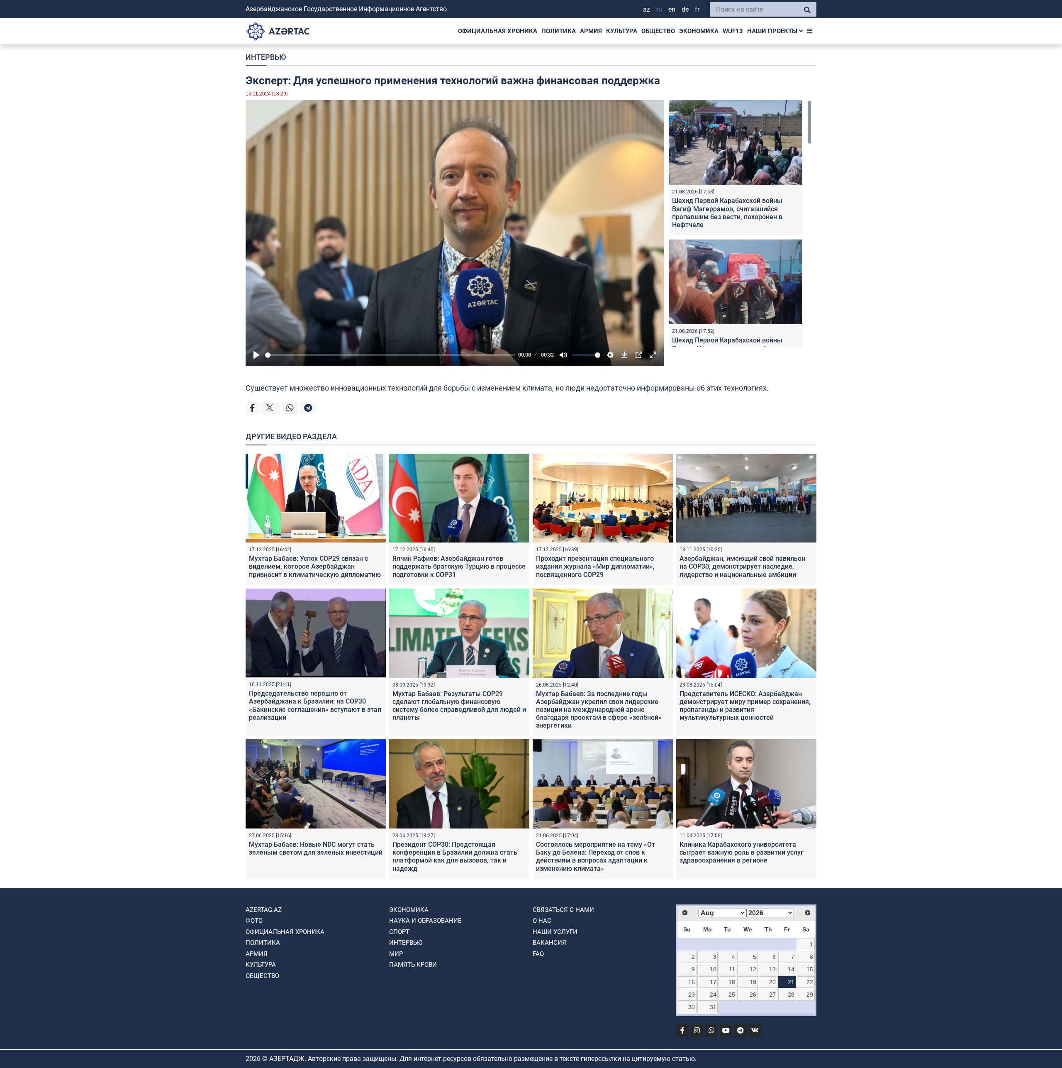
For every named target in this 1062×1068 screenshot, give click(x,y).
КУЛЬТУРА (621, 31)
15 (809, 969)
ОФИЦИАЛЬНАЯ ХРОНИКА (497, 31)
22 (809, 982)
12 (753, 969)
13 (772, 969)
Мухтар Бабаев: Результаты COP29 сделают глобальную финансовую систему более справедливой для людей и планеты (459, 706)
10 (713, 969)
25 (731, 994)
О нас (542, 920)
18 (731, 982)
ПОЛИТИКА (558, 31)
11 (732, 969)
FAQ (538, 954)
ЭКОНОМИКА (699, 31)
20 (772, 982)
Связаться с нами (563, 910)
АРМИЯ (591, 31)
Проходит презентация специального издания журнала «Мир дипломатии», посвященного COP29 (595, 566)
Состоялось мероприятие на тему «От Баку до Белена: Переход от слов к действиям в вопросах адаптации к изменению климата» (595, 856)
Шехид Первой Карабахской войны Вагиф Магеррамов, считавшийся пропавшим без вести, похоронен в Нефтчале (727, 213)
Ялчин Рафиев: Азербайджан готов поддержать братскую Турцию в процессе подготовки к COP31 (459, 566)
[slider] (390, 355)
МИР (396, 954)
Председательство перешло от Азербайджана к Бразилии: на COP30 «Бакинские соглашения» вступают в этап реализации (315, 705)
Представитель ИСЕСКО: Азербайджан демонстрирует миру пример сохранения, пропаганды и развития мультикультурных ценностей (745, 706)
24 (713, 994)
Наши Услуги (555, 932)
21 (791, 982)
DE (685, 9)
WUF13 (733, 31)
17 (713, 982)
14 (791, 969)
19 (753, 982)
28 (791, 994)
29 (809, 994)
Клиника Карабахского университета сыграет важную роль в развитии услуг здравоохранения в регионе (742, 852)
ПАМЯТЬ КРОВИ (413, 964)
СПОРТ (399, 932)
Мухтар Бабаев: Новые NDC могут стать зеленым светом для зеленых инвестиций (315, 848)
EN (671, 9)
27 (772, 994)
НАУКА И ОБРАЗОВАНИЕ (425, 920)
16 (691, 982)
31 (713, 1007)
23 (691, 994)
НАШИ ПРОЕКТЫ (773, 31)
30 (691, 1007)
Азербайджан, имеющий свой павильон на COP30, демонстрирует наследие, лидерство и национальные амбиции (742, 566)
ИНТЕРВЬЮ (266, 57)
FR (697, 9)
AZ (646, 9)
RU (659, 9)
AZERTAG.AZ (264, 910)
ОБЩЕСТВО (658, 31)
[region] (740, 223)
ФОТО (254, 920)
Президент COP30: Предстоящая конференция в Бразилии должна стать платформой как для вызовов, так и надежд (454, 856)
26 (753, 994)
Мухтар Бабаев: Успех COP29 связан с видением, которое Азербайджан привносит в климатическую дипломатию (315, 566)
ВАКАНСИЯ (549, 942)
